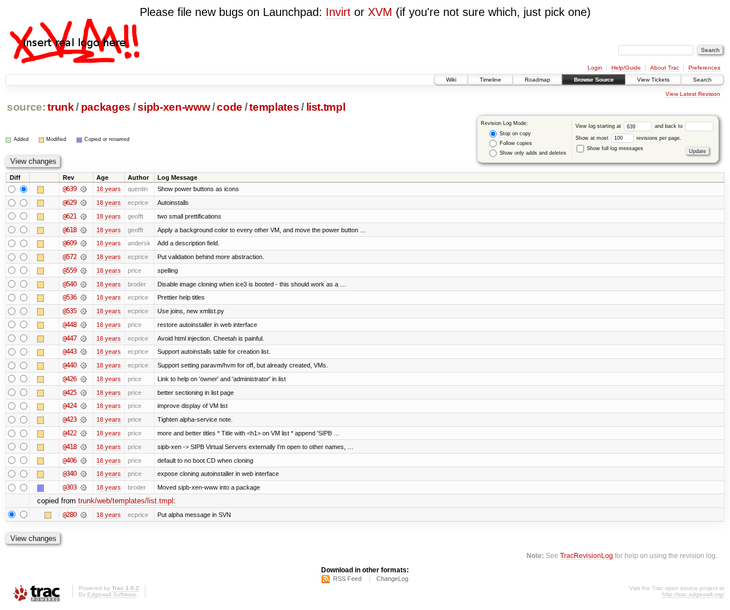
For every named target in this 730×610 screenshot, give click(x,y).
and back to (669, 126)
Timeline (490, 79)
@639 (69, 189)
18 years (108, 188)
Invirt (338, 12)
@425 (69, 393)
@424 (69, 406)
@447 (69, 338)
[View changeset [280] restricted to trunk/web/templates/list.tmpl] (83, 515)
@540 (69, 284)
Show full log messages (614, 148)
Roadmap (537, 79)
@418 (69, 447)
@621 (69, 216)
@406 (69, 460)
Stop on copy (514, 133)
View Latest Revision (693, 94)
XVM (380, 12)
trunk (60, 107)
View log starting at (599, 126)
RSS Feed (347, 578)
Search (702, 79)
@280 (69, 515)
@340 (69, 474)
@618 (69, 230)
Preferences (704, 67)
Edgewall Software (111, 594)
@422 (69, 433)
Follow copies (515, 143)
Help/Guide (626, 67)
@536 (69, 297)
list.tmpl (326, 107)
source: (26, 107)
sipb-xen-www (173, 107)
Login (594, 67)
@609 (69, 243)
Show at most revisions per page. (628, 138)
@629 (69, 203)
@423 (69, 419)
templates (274, 107)
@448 (69, 325)
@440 (69, 365)
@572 (69, 257)
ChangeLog (392, 578)
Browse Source (594, 79)
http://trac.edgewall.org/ (693, 594)
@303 (69, 487)
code (229, 107)
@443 (69, 352)
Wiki (451, 79)
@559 (69, 270)
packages (106, 107)
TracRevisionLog (586, 555)
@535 (69, 311)
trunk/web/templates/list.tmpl (125, 500)
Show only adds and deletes (532, 153)
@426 (69, 379)
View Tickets (653, 79)
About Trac (664, 67)
